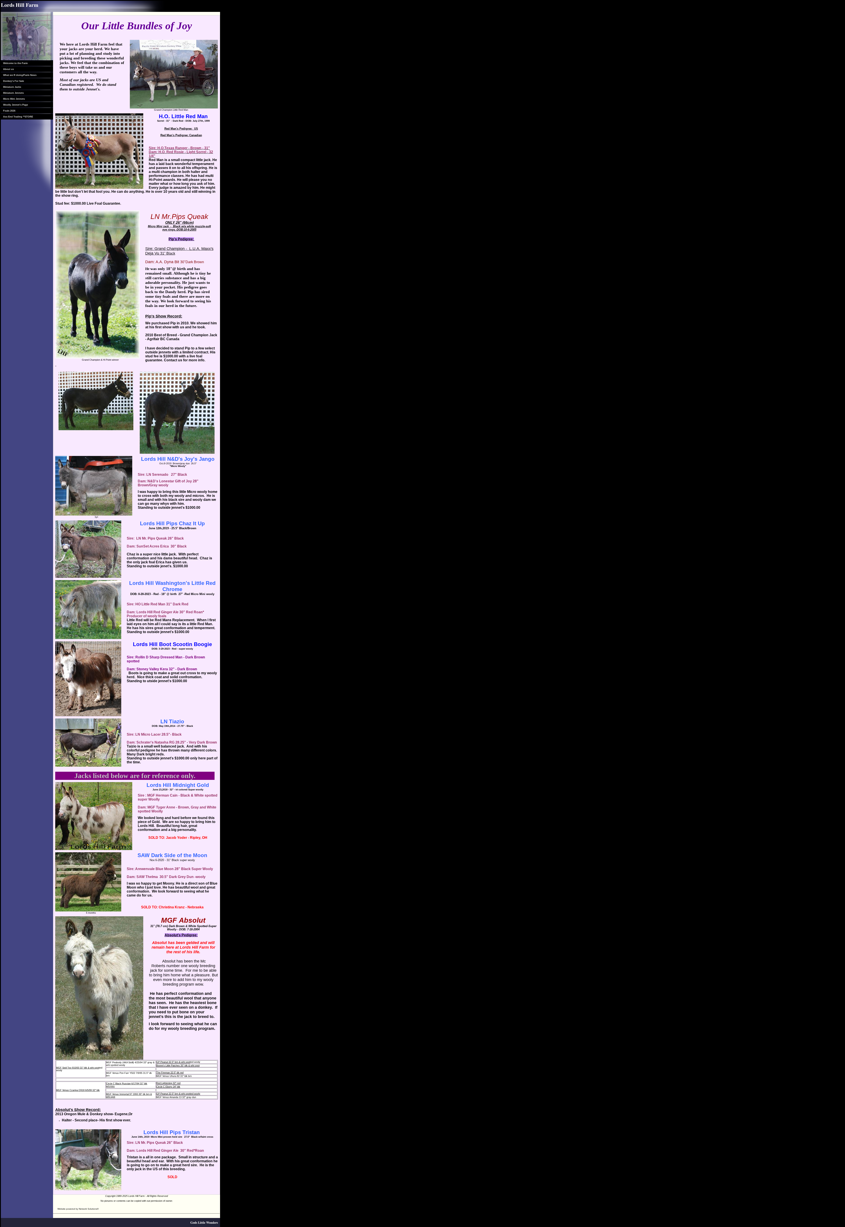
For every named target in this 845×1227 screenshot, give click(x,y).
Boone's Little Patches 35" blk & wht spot (178, 1065)
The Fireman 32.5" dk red (170, 1072)
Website (61, 1209)
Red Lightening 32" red (168, 1083)
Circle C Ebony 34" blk (168, 1086)
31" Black (167, 253)
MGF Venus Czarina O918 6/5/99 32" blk (78, 1090)
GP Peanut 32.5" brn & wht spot (173, 1062)
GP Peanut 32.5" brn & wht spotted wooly (178, 1093)
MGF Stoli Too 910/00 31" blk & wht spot (77, 1067)
